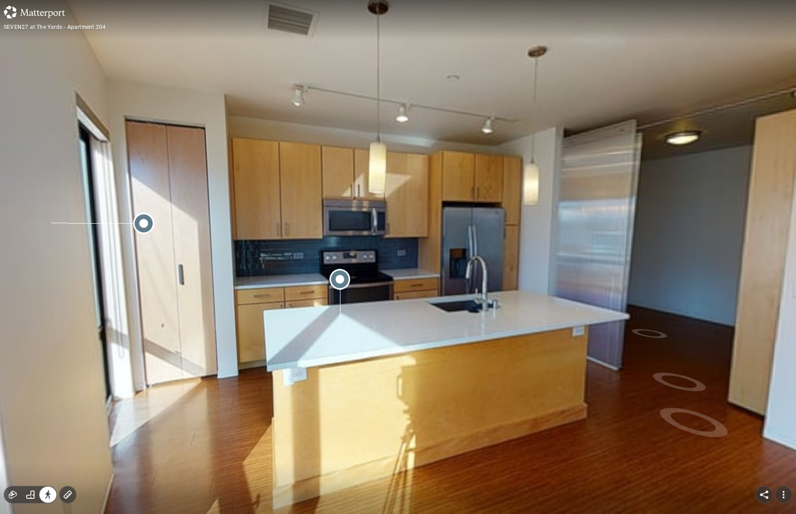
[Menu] (783, 494)
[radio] (13, 494)
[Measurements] (67, 494)
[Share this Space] (764, 494)
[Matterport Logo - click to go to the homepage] (34, 12)
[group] (30, 494)
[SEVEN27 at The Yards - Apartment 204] (398, 257)
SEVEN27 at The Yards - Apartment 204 (54, 27)
